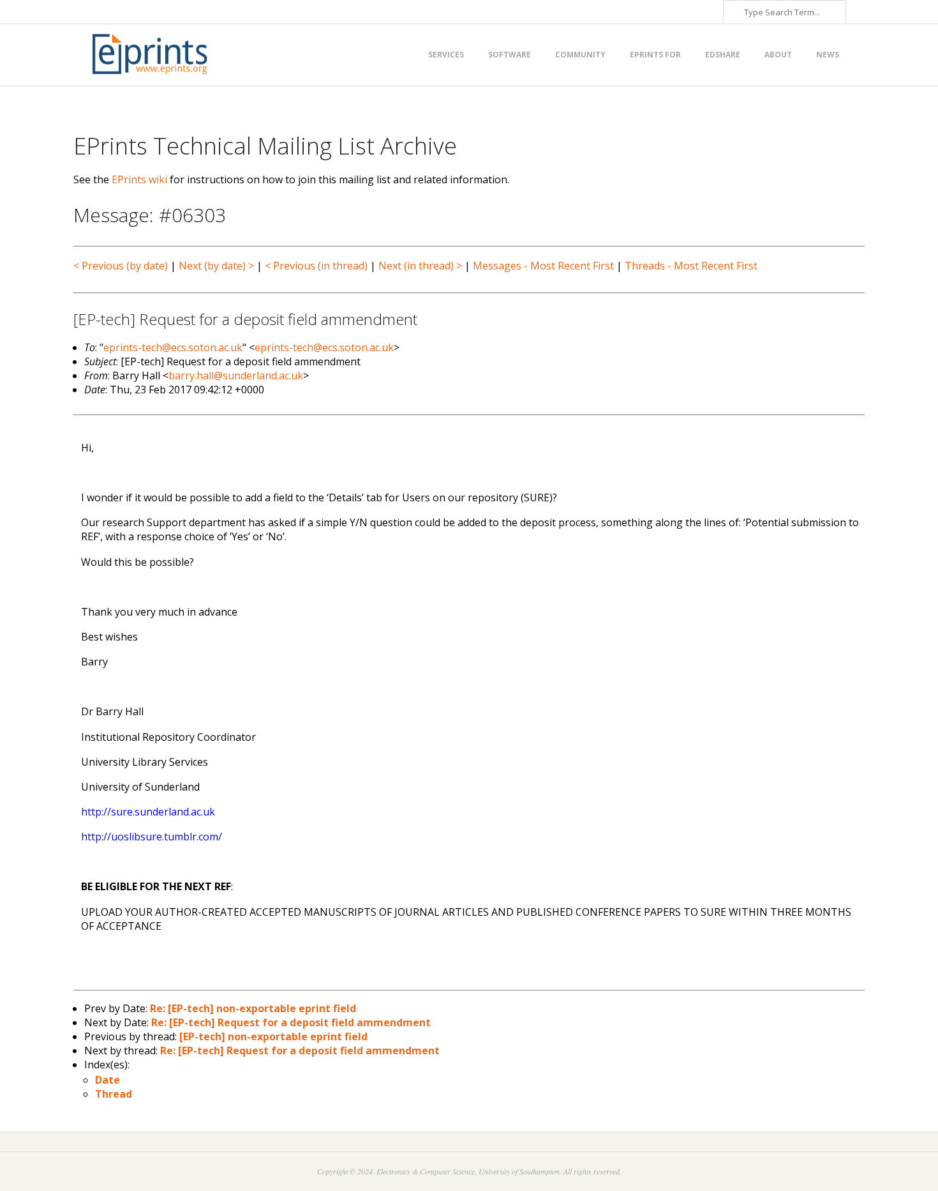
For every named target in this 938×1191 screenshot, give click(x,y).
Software (509, 54)
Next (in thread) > (420, 266)
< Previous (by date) (120, 266)
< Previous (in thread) (316, 266)
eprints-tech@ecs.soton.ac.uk (172, 347)
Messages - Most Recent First (543, 266)
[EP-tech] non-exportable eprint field (273, 1036)
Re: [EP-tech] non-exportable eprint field (253, 1008)
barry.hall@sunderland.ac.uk (235, 375)
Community (580, 54)
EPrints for (655, 54)
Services (446, 54)
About (778, 54)
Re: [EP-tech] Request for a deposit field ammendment (291, 1022)
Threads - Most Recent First (691, 266)
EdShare (722, 54)
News (827, 54)
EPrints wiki (139, 179)
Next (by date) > (216, 266)
